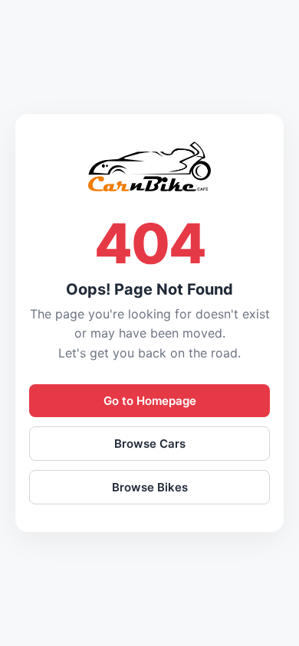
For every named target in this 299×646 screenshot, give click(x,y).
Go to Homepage (150, 400)
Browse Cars (150, 443)
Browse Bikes (150, 487)
